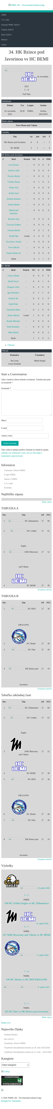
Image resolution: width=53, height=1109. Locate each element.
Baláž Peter (13, 304)
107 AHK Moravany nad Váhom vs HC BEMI (26, 934)
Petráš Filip (13, 236)
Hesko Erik (13, 187)
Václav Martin (13, 276)
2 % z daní (5, 20)
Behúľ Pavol (13, 281)
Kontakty (8, 488)
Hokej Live (6, 1023)
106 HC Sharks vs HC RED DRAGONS (26, 979)
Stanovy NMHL (10, 479)
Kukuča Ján (13, 298)
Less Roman (14, 165)
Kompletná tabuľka (45, 590)
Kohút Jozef (14, 193)
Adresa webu (6, 436)
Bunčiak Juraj (13, 219)
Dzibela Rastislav (14, 199)
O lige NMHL (10, 475)
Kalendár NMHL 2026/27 (10, 25)
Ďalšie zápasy (47, 502)
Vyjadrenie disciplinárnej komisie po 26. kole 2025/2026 (27, 1048)
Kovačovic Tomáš (13, 242)
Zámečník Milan (13, 310)
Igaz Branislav (13, 293)
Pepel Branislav (13, 327)
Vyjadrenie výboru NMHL (15, 1043)
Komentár (6, 388)
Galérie (4, 45)
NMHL (4, 15)
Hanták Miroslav (13, 321)
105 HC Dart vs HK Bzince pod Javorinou (26, 1011)
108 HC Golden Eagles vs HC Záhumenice (26, 903)
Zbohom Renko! (11, 1035)
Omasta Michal (14, 230)
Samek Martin (13, 204)
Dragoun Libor (13, 287)
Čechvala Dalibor (14, 225)
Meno (3, 420)
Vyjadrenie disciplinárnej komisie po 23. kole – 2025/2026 (27, 1052)
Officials (10, 345)
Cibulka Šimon (14, 182)
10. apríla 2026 (43, 888)
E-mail (4, 428)
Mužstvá (4, 40)
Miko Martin (13, 332)
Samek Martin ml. (13, 253)
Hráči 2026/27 (6, 35)
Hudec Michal (13, 315)
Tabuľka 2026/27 (7, 30)
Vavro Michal (13, 247)
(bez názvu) (9, 1039)
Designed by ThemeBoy (11, 1101)
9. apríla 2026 (42, 955)
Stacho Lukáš (13, 170)
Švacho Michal (14, 176)
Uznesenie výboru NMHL (15, 470)
